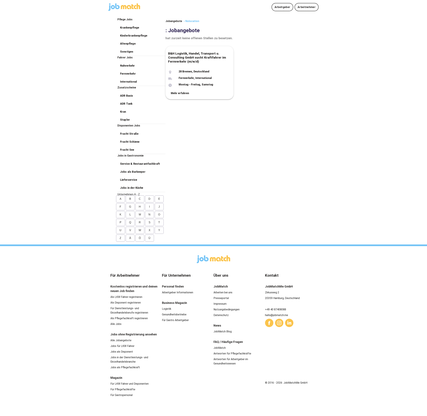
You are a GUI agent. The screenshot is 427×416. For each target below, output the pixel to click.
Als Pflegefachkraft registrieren (129, 318)
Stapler (125, 119)
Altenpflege (128, 43)
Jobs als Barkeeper (132, 171)
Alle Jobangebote (120, 340)
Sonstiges (126, 51)
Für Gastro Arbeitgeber (175, 320)
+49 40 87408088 (275, 309)
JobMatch (220, 347)
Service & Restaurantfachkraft (140, 163)
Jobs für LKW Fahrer (122, 346)
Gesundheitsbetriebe (174, 314)
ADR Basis (126, 95)
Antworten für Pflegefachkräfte (232, 353)
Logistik (166, 308)
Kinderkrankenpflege (133, 35)
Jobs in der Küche (131, 187)
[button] (141, 28)
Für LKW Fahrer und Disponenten (129, 383)
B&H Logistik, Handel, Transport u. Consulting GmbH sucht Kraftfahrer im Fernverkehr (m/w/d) (197, 57)
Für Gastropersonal (121, 395)
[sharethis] (269, 323)
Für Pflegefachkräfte (122, 389)
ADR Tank (126, 103)
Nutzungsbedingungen (227, 309)
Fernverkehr (128, 73)
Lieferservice (128, 179)
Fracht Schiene (129, 141)
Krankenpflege (129, 27)
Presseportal (221, 298)
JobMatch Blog (223, 331)
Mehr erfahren (180, 93)
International (128, 81)
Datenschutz (221, 315)
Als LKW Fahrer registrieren (126, 297)
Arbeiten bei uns (223, 292)
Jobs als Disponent (121, 351)
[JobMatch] (124, 7)
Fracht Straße (129, 133)
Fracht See (127, 149)
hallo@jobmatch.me (276, 315)
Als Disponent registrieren (125, 302)
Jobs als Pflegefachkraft (125, 367)
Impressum (220, 303)
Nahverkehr (127, 65)
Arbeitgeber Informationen (177, 292)
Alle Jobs (115, 324)
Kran (123, 111)
